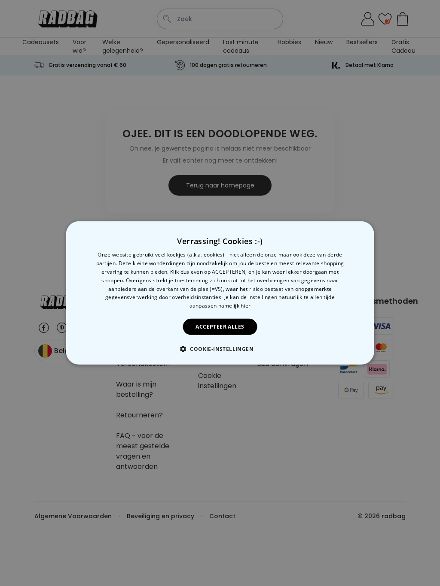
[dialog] (220, 293)
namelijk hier (234, 305)
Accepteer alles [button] (220, 326)
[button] (220, 349)
